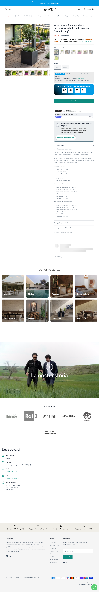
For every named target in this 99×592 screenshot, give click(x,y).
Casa (39, 16)
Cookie (52, 556)
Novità (9, 16)
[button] (49, 367)
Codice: (53, 3)
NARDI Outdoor (29, 16)
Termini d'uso (54, 551)
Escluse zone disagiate (85, 41)
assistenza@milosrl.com (13, 478)
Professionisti (87, 16)
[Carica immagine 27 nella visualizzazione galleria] (27, 46)
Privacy (52, 554)
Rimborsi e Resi (54, 545)
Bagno (67, 16)
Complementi (49, 16)
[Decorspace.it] (49, 9)
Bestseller (76, 16)
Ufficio (59, 16)
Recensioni (53, 562)
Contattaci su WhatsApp (65, 137)
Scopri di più (80, 78)
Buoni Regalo (54, 559)
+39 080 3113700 (11, 471)
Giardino (17, 16)
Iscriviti (68, 557)
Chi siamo (53, 542)
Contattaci (53, 548)
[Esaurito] (56, 52)
